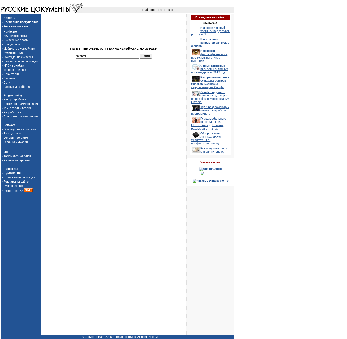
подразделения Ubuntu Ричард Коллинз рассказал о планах (208, 123)
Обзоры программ (16, 137)
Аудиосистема (13, 52)
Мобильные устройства (19, 48)
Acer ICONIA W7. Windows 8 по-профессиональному (207, 138)
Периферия (12, 74)
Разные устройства (17, 86)
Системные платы (16, 40)
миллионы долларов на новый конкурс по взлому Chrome (210, 97)
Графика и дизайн (16, 142)
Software (10, 125)
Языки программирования (21, 103)
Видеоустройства (15, 36)
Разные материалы (17, 160)
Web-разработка (15, 99)
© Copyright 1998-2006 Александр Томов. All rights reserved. (121, 337)
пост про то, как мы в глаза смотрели (209, 56)
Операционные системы (20, 129)
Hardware (10, 31)
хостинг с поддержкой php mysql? (210, 31)
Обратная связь (14, 186)
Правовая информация (19, 177)
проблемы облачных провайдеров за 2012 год (209, 69)
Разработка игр (14, 112)
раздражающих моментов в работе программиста (210, 110)
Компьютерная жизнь (18, 156)
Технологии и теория (18, 108)
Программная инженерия (21, 116)
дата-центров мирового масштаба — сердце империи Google (210, 82)
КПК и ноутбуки (14, 65)
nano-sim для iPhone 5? (213, 150)
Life (6, 152)
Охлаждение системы (18, 57)
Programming (13, 95)
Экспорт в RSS (14, 191)
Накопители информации (21, 61)
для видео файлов (210, 43)
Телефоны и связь (16, 69)
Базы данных (12, 133)
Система (9, 78)
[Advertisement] (113, 21)
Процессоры (12, 44)
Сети (7, 82)
